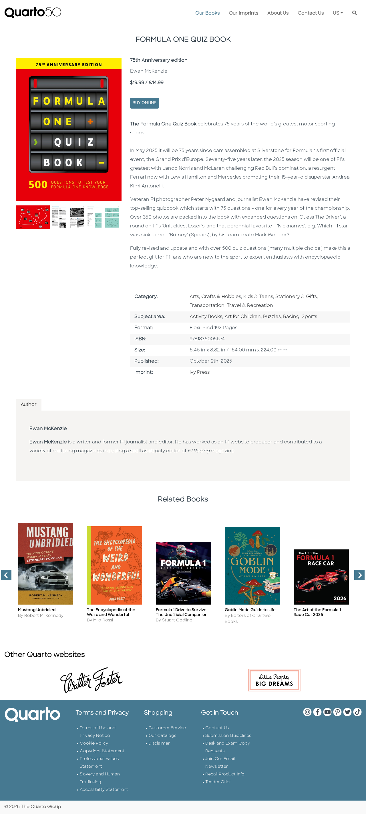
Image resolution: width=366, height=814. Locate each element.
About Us (278, 13)
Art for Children (242, 317)
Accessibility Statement (104, 790)
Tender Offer (218, 782)
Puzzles (272, 317)
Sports (309, 317)
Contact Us (311, 13)
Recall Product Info (224, 774)
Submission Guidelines (228, 736)
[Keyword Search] (354, 13)
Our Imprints (243, 13)
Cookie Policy (94, 743)
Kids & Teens (258, 297)
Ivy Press (200, 372)
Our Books (207, 13)
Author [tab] (29, 405)
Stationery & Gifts (296, 297)
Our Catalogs (162, 736)
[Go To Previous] (4, 577)
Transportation (207, 305)
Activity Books (206, 317)
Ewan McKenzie (48, 429)
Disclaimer (159, 743)
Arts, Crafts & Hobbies (215, 297)
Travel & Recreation (250, 305)
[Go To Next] (357, 577)
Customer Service (167, 728)
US (336, 13)
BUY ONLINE (144, 103)
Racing (291, 317)
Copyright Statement (102, 751)
